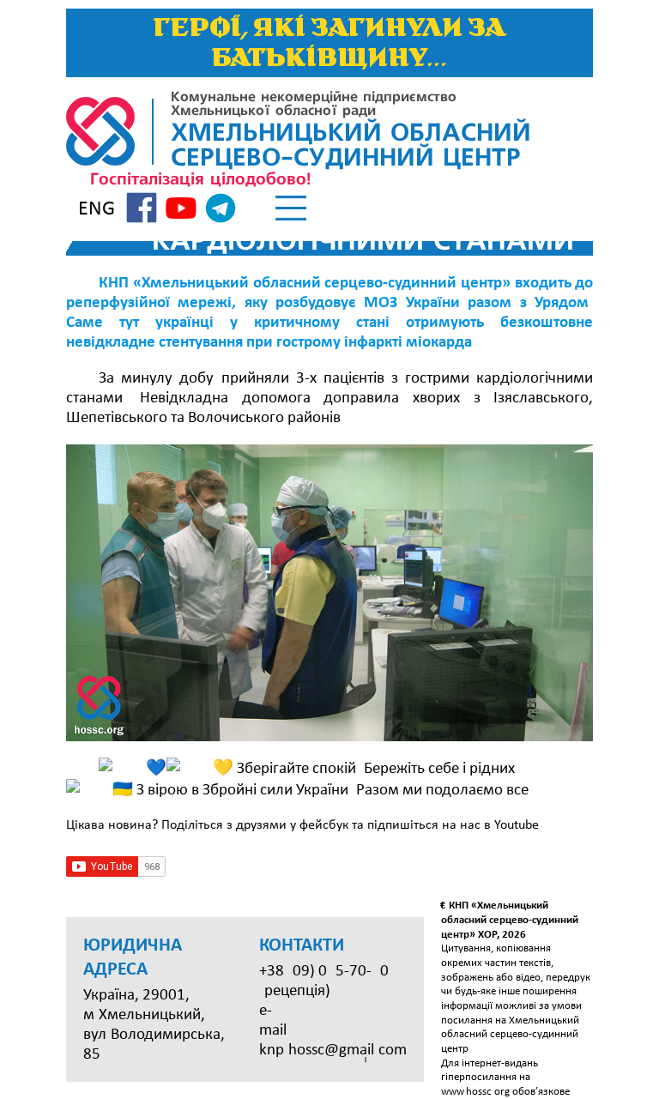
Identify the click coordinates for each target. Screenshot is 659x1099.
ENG (96, 209)
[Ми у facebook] (141, 210)
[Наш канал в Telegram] (220, 211)
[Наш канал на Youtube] (181, 210)
